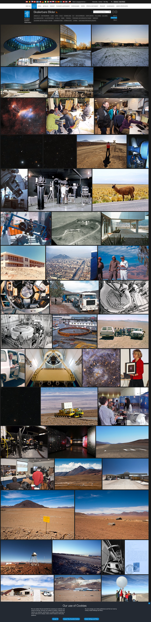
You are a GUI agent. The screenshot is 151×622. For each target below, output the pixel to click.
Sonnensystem (58, 20)
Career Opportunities (122, 6)
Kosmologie (67, 15)
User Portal (122, 1)
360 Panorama (45, 15)
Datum (115, 20)
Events (83, 6)
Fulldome (98, 15)
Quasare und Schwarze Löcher (43, 20)
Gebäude (95, 18)
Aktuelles (45, 6)
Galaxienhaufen (38, 18)
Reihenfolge (114, 17)
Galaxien (104, 15)
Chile (60, 15)
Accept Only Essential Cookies (71, 619)
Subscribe (94, 1)
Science (116, 1)
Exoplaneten (90, 15)
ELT (73, 15)
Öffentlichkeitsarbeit (92, 6)
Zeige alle (37, 15)
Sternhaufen (68, 20)
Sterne (75, 20)
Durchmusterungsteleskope (87, 20)
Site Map (105, 1)
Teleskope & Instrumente (63, 6)
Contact (100, 1)
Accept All (55, 619)
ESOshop (52, 6)
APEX (56, 15)
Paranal (68, 18)
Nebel (63, 18)
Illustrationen (49, 18)
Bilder (34, 6)
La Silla (57, 18)
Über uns (28, 6)
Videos (39, 6)
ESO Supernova (80, 15)
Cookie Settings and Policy (91, 619)
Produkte (102, 6)
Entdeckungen (75, 6)
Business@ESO (110, 6)
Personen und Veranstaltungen (82, 18)
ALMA (52, 15)
